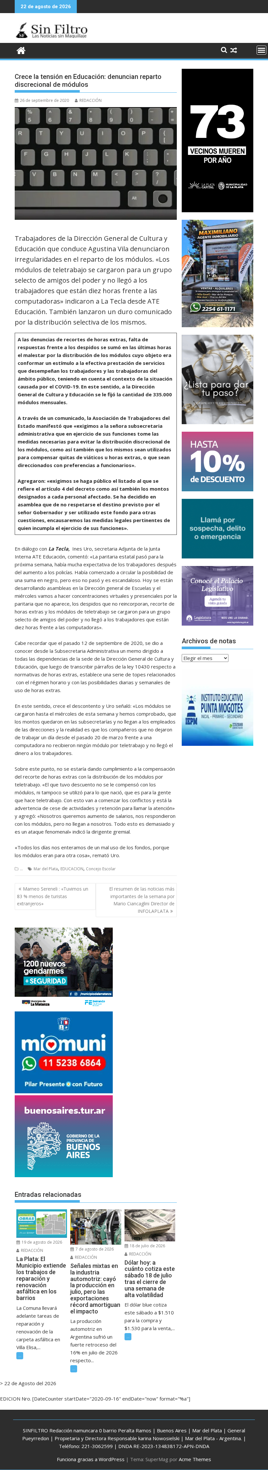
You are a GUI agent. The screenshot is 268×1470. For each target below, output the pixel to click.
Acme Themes (195, 1459)
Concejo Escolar (101, 869)
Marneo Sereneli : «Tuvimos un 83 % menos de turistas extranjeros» (52, 896)
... (21, 869)
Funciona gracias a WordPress (91, 1459)
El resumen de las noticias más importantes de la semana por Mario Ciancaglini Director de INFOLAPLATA (142, 900)
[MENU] (261, 50)
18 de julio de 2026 (147, 1246)
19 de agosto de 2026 (41, 1242)
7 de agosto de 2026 (94, 1249)
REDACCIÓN (90, 100)
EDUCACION (71, 869)
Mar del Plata (46, 869)
